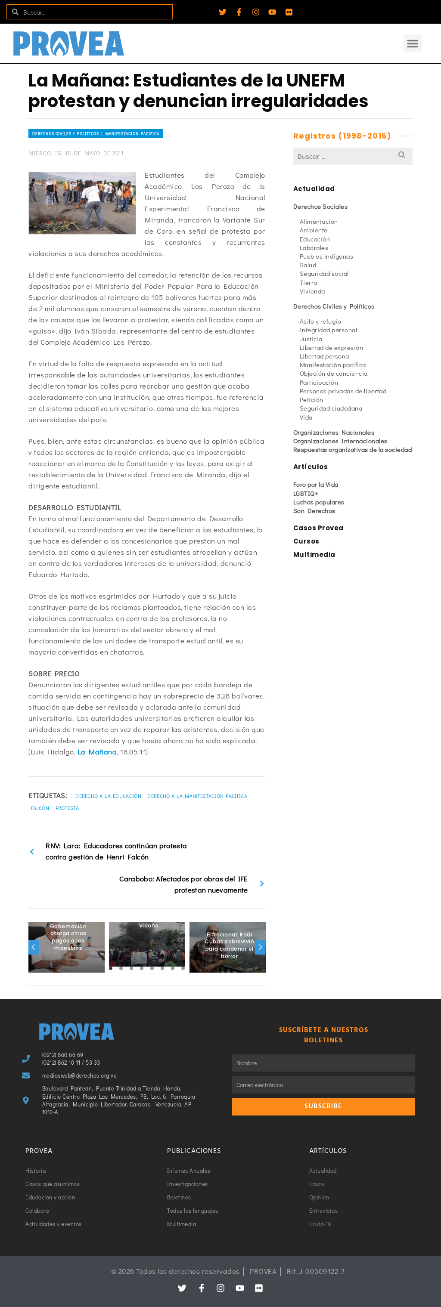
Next (260, 947)
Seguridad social (324, 273)
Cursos (306, 541)
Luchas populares (319, 501)
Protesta (67, 807)
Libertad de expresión (331, 347)
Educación (315, 239)
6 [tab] (162, 968)
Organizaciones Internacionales (340, 440)
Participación (319, 382)
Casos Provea (318, 527)
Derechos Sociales (320, 206)
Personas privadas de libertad (343, 390)
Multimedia (314, 554)
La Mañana (97, 752)
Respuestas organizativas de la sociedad (352, 449)
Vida (306, 417)
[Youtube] (272, 12)
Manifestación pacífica (333, 364)
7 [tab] (172, 968)
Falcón (40, 807)
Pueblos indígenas (327, 256)
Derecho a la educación (108, 795)
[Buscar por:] (353, 156)
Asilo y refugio (321, 321)
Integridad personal (328, 329)
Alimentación (319, 221)
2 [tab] (121, 968)
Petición (311, 399)
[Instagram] (256, 12)
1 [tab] (110, 968)
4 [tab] (141, 968)
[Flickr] (289, 12)
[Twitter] (223, 12)
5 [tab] (152, 968)
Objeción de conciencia (334, 373)
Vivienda (312, 291)
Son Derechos (314, 510)
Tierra (308, 282)
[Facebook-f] (239, 12)
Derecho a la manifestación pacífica (197, 795)
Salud (308, 264)
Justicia (311, 338)
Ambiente (314, 230)
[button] (413, 43)
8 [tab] (183, 968)
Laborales (314, 247)
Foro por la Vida (316, 484)
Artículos (310, 466)
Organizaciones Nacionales (334, 432)
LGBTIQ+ (306, 493)
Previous (33, 947)
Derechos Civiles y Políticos (334, 306)
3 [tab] (131, 968)
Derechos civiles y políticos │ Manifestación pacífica (95, 133)
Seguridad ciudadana (331, 408)
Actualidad (314, 188)
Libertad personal (325, 356)
